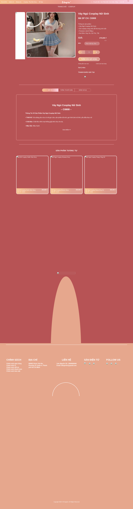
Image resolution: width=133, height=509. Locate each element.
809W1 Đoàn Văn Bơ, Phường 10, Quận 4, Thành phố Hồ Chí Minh (38, 365)
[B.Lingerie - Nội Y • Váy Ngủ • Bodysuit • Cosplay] (66, 2)
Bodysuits (18, 2)
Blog (116, 2)
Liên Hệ (122, 2)
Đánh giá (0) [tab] (83, 90)
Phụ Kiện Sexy (33, 2)
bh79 (1, 506)
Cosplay (26, 2)
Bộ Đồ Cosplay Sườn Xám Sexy (26, 190)
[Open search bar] (91, 2)
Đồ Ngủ (41, 2)
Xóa (105, 40)
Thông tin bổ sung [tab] (66, 90)
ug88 (5, 506)
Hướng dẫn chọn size (83, 63)
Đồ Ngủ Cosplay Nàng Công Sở (95, 190)
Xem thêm (66, 130)
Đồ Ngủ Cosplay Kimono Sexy (60, 190)
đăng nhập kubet (12, 506)
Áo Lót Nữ (4, 2)
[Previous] (29, 34)
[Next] (72, 34)
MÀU (79, 43)
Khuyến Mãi (96, 2)
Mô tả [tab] (50, 90)
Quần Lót (11, 2)
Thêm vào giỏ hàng (89, 59)
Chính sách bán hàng (101, 63)
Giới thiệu (111, 2)
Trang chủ (62, 6)
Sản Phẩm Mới (104, 2)
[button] (127, 2)
